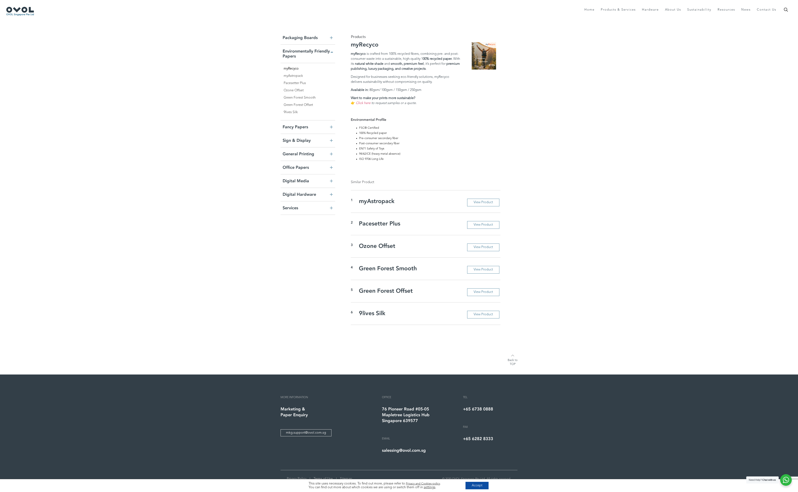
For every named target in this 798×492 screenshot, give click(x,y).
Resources (726, 9)
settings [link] (429, 487)
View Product (483, 202)
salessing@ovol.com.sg (404, 450)
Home (589, 9)
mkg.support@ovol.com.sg (306, 432)
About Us (673, 9)
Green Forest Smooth (300, 97)
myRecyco (291, 68)
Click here (363, 103)
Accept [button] (477, 485)
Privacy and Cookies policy (423, 483)
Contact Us (766, 9)
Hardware (650, 9)
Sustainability (699, 9)
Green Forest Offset (298, 105)
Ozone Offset (294, 90)
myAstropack (293, 76)
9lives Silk (291, 112)
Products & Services (618, 9)
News (746, 9)
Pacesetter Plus (295, 83)
